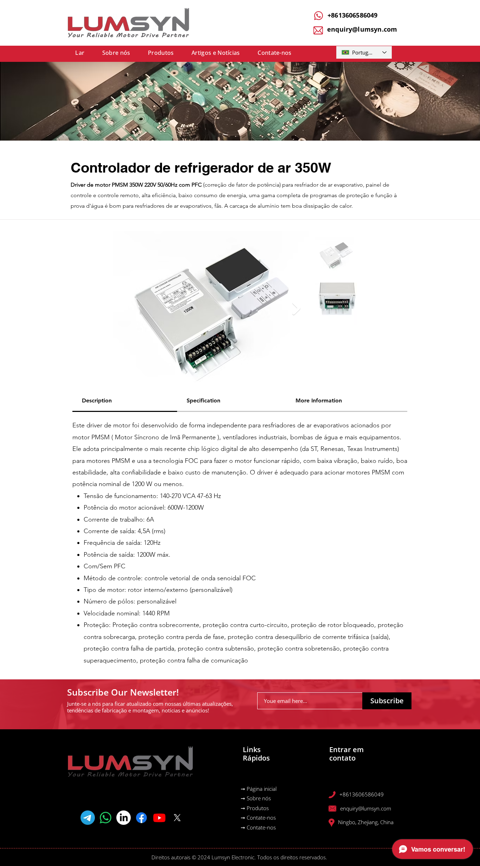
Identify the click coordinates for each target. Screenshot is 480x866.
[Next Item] (296, 308)
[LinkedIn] (123, 817)
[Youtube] (159, 817)
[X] (177, 817)
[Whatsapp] (105, 817)
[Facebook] (141, 817)
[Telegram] (87, 817)
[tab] (124, 401)
